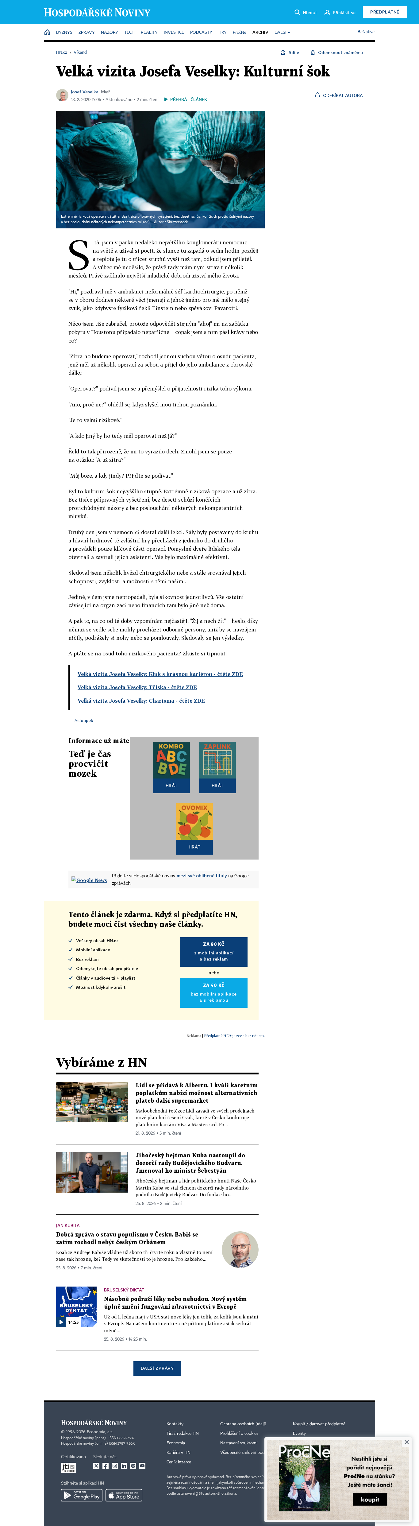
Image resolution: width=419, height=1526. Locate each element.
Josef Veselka (84, 91)
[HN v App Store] (124, 1495)
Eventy (299, 1433)
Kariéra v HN (178, 1452)
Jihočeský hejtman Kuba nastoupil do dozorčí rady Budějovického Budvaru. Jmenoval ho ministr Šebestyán (190, 1163)
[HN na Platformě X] (96, 1466)
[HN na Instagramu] (115, 1466)
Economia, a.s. (100, 1432)
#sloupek (84, 720)
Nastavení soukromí (238, 1443)
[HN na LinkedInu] (124, 1466)
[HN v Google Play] (81, 1495)
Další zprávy (157, 1368)
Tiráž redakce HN (183, 1433)
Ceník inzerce (179, 1462)
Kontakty (175, 1424)
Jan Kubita (68, 1225)
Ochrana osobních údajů (243, 1424)
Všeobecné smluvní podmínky (248, 1452)
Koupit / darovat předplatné (319, 1424)
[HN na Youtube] (142, 1466)
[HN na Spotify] (133, 1466)
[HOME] (47, 32)
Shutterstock (177, 222)
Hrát (172, 785)
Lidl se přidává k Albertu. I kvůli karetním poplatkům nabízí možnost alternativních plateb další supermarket (197, 1093)
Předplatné (384, 11)
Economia (176, 1443)
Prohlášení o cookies (239, 1433)
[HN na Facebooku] (105, 1466)
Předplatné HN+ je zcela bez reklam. (234, 1035)
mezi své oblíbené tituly (202, 875)
